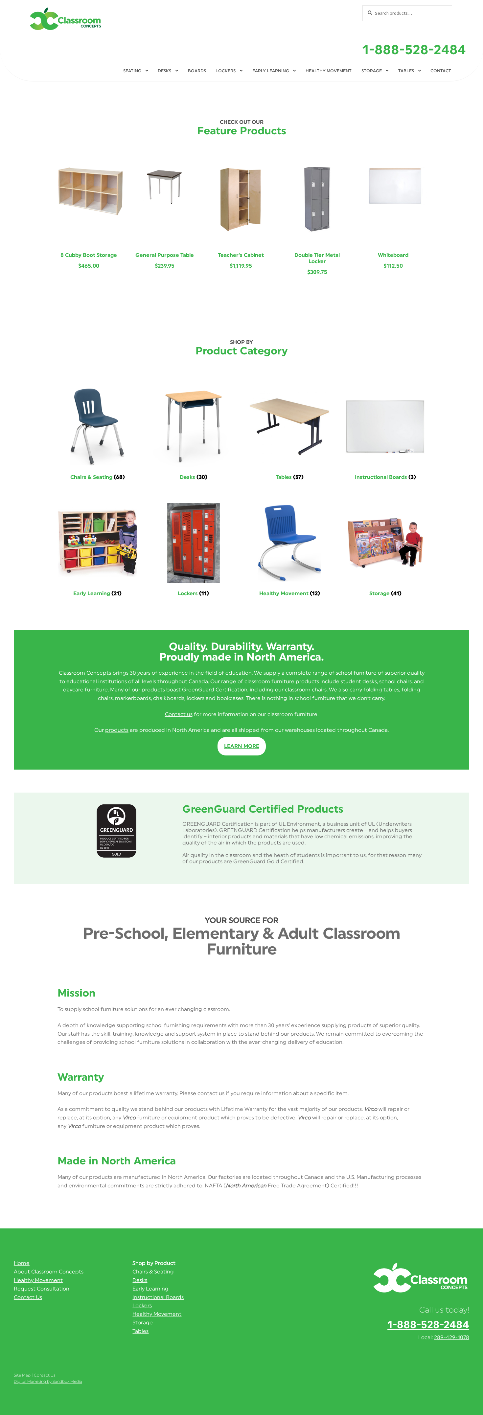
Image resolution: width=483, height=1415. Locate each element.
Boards (197, 71)
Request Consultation (41, 1288)
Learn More (241, 746)
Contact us (179, 714)
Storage (371, 71)
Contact (440, 71)
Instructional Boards (158, 1297)
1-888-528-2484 (414, 49)
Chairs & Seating (153, 1271)
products (116, 730)
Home (22, 1263)
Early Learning (270, 71)
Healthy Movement (329, 71)
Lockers (226, 71)
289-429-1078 (451, 1337)
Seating (132, 71)
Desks (164, 71)
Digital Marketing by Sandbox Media (48, 1381)
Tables (406, 71)
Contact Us (28, 1297)
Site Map (22, 1375)
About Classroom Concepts (48, 1271)
